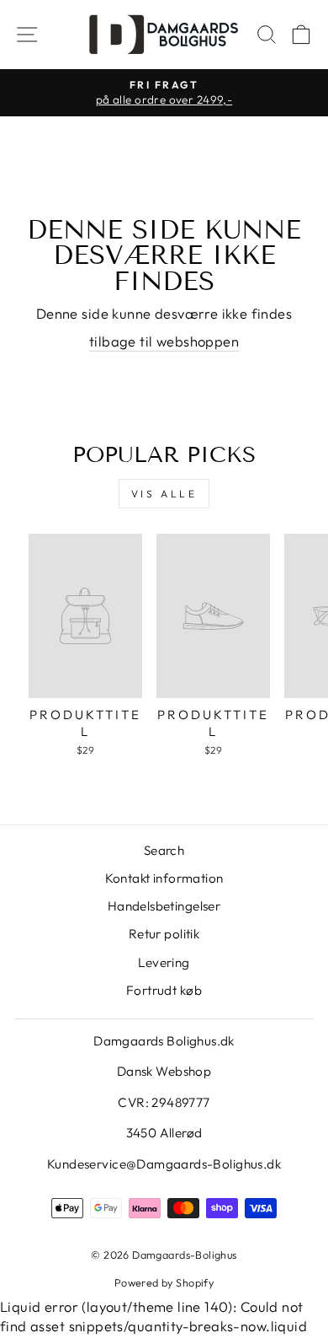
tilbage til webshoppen (164, 341)
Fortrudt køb (164, 990)
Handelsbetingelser (164, 906)
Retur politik (164, 934)
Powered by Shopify (164, 1282)
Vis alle (164, 493)
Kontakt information (164, 878)
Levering (163, 962)
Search (164, 850)
